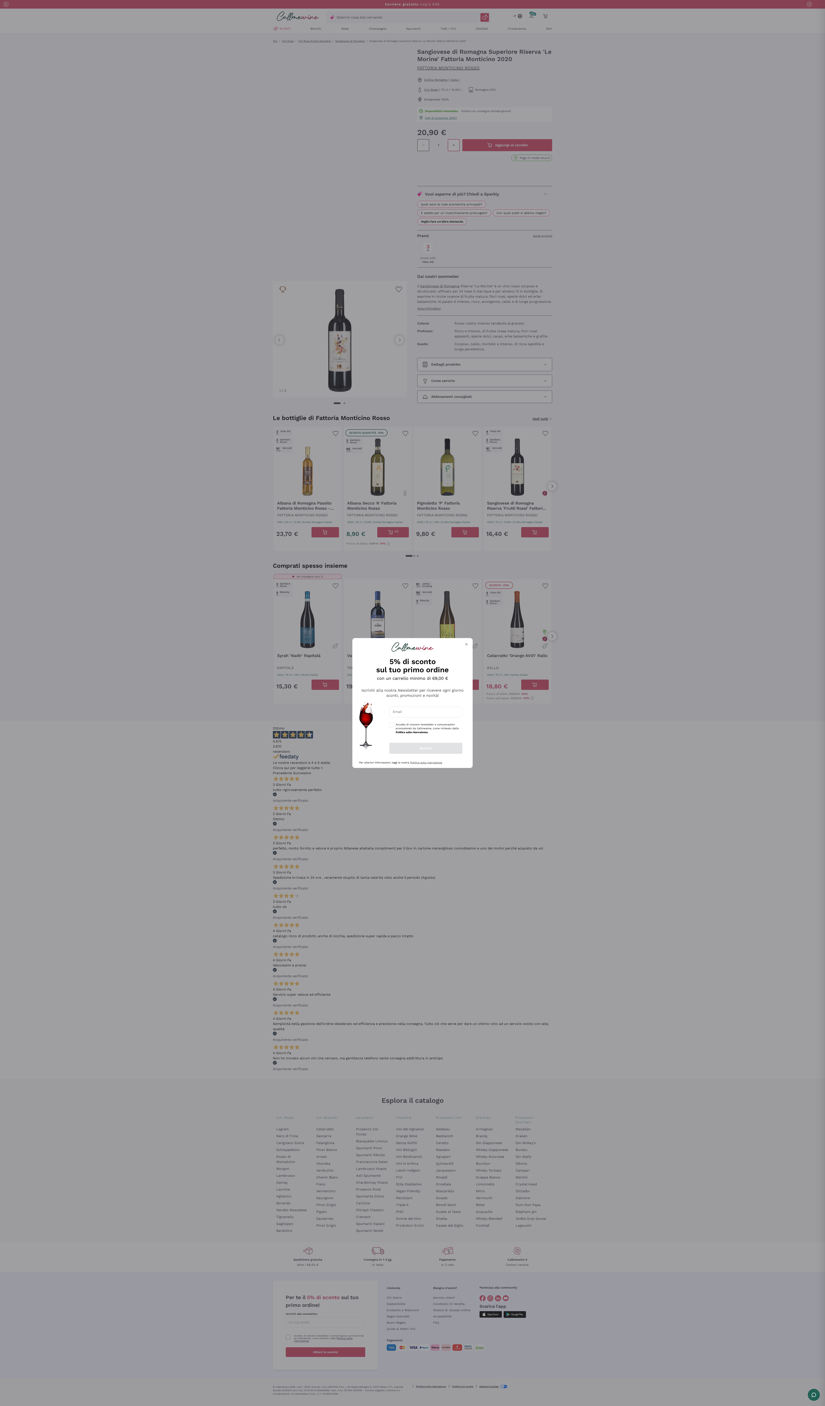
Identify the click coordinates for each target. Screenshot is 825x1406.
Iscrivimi (426, 748)
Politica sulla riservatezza (426, 762)
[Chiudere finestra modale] (466, 644)
